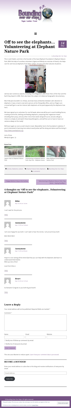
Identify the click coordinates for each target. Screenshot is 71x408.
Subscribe (9, 379)
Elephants (15, 169)
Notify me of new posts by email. (16, 344)
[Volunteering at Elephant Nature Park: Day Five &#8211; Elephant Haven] (35, 152)
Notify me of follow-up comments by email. (20, 340)
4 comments (36, 171)
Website (49, 334)
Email (27, 334)
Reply (6, 214)
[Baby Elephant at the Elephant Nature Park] (56, 152)
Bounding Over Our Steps (60, 56)
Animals (9, 169)
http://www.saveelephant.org (13, 130)
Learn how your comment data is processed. (44, 355)
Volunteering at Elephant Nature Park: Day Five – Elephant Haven (35, 159)
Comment (8, 313)
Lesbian (21, 169)
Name (6, 334)
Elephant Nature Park (33, 169)
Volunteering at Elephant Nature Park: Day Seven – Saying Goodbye (52, 182)
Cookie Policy (35, 405)
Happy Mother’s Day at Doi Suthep (17, 181)
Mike (17, 201)
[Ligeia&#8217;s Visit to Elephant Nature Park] (14, 152)
